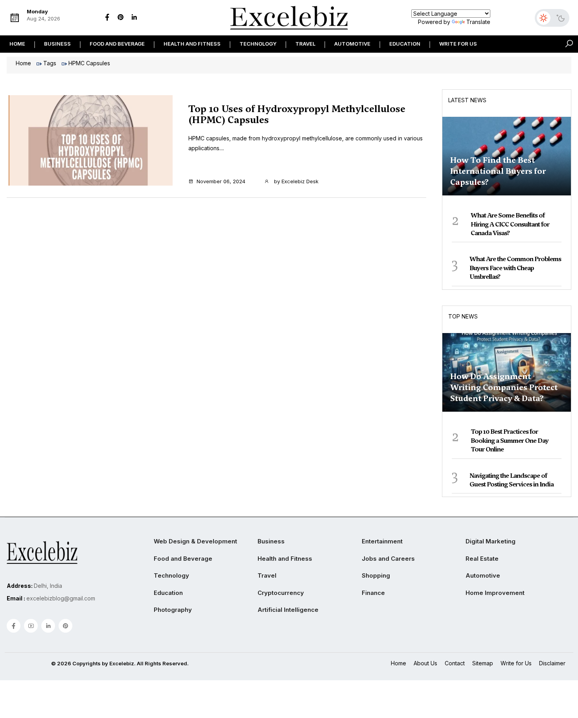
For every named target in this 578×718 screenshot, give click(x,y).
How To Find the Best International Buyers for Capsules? (498, 171)
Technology (257, 44)
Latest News (467, 100)
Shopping (376, 575)
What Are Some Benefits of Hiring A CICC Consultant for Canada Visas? (510, 224)
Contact (455, 663)
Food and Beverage (117, 44)
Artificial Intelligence (288, 609)
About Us (425, 663)
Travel (305, 44)
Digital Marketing (490, 541)
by (295, 181)
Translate (478, 21)
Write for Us (458, 44)
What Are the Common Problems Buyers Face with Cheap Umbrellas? (515, 268)
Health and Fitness (192, 44)
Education (404, 44)
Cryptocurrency (281, 592)
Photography (173, 609)
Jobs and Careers (388, 558)
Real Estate (482, 558)
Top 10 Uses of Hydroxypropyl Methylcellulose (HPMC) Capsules (296, 114)
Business (57, 44)
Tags (49, 63)
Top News (463, 316)
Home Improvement (495, 592)
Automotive (352, 44)
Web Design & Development (195, 541)
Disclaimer (552, 663)
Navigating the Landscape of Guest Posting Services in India (511, 479)
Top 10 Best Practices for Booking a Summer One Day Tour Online (510, 440)
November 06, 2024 (221, 181)
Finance (373, 592)
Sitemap (482, 663)
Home (17, 44)
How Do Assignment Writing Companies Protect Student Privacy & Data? (504, 387)
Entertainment (382, 541)
